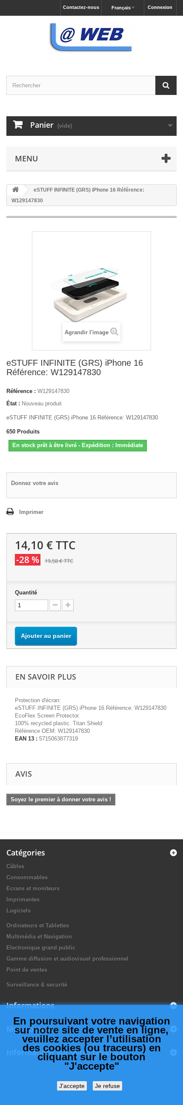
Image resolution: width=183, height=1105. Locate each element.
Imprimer (31, 512)
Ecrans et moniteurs (33, 888)
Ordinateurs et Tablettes (37, 925)
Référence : (21, 391)
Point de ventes (26, 970)
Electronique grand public (40, 947)
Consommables (27, 877)
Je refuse (107, 1085)
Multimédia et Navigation (39, 936)
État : (13, 403)
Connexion (160, 7)
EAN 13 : (26, 738)
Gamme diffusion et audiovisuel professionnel (67, 959)
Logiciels (18, 910)
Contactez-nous (81, 7)
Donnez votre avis (34, 483)
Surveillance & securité (36, 985)
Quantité (26, 592)
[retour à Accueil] (15, 190)
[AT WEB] (91, 38)
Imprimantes (23, 899)
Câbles (15, 866)
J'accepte (72, 1085)
